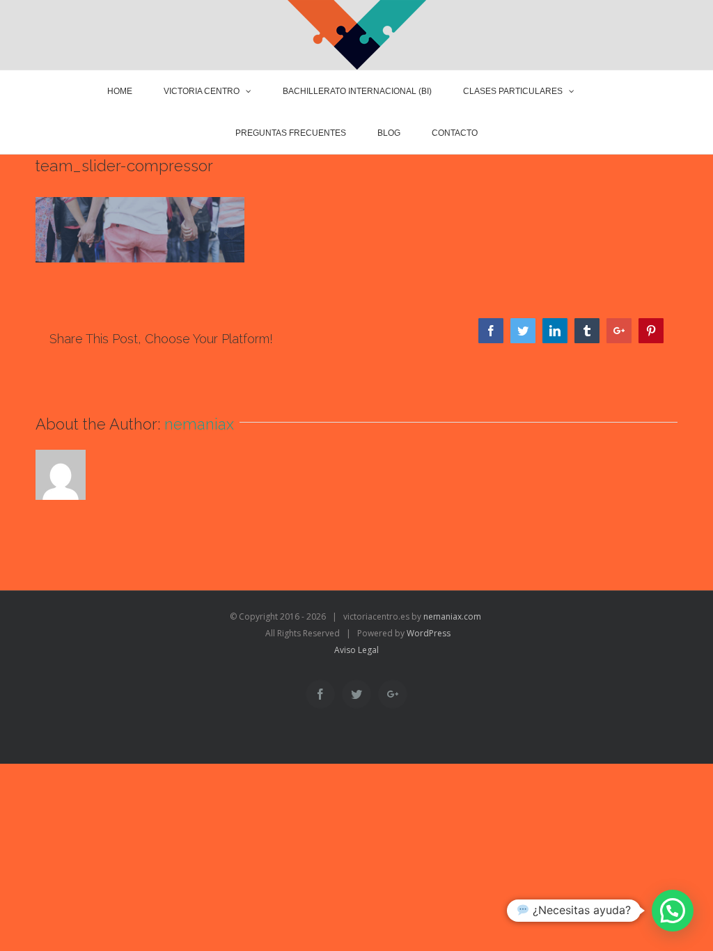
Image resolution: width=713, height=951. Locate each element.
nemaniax (199, 424)
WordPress (428, 633)
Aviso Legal (356, 650)
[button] (673, 911)
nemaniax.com (451, 616)
